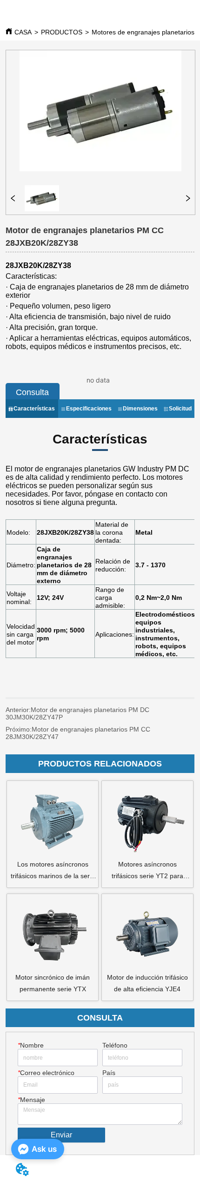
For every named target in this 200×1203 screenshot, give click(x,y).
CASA (23, 32)
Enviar (61, 1135)
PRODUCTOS (61, 32)
